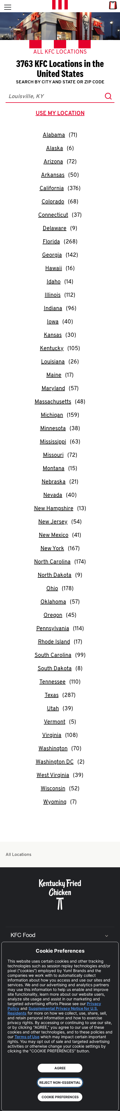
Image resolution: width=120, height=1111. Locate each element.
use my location (61, 114)
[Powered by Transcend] (10, 1102)
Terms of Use (27, 1036)
